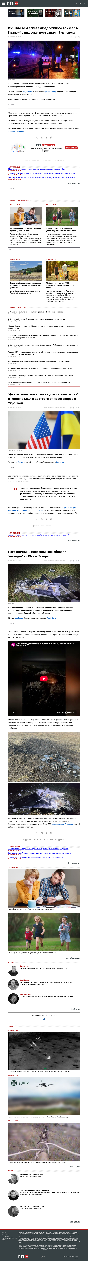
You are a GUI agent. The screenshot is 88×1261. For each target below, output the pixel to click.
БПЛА (51, 839)
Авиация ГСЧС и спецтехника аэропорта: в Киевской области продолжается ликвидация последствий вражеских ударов (43, 353)
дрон (46, 839)
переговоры (50, 526)
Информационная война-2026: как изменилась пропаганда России (43, 968)
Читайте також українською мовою (54, 37)
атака (56, 839)
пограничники (37, 839)
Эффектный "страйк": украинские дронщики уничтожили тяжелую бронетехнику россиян (39, 853)
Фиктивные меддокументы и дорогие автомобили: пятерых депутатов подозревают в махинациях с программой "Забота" (43, 336)
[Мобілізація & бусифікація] (35, 16)
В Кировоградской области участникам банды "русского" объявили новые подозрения (43, 345)
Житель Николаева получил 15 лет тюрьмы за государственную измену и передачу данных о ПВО (42, 327)
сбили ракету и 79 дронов (62, 824)
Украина (36, 526)
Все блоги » (75, 1009)
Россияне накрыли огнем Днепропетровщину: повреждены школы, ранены (39, 361)
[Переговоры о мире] (53, 16)
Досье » (11, 1171)
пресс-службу (50, 92)
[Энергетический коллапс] (16, 16)
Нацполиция (47, 160)
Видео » (11, 1026)
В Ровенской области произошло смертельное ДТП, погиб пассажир (35, 312)
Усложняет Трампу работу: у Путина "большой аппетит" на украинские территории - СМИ (39, 535)
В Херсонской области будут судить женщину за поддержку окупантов (36, 319)
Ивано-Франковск (30, 160)
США (42, 526)
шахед (62, 839)
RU (80, 3)
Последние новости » (17, 307)
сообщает (19, 462)
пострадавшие (59, 160)
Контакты (5, 1234)
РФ (24, 839)
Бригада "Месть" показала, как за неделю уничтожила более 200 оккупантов (35, 857)
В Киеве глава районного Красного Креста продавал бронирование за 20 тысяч (40, 369)
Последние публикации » (18, 201)
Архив (4, 1240)
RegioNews (27, 92)
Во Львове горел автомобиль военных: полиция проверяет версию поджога (39, 383)
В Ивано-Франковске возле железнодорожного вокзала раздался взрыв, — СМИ (36, 169)
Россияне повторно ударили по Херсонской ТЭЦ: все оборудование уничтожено (40, 376)
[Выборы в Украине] (72, 16)
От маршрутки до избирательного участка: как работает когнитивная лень (46, 996)
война (29, 839)
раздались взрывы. (16, 131)
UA (76, 3)
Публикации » (14, 867)
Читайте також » (14, 167)
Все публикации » (73, 958)
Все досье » (75, 1222)
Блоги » (11, 962)
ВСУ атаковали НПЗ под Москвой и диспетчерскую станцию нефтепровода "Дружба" (38, 849)
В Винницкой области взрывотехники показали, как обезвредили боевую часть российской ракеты (43, 178)
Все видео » (75, 1167)
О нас (4, 1233)
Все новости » (74, 183)
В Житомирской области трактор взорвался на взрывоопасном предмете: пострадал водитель (42, 173)
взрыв (39, 160)
